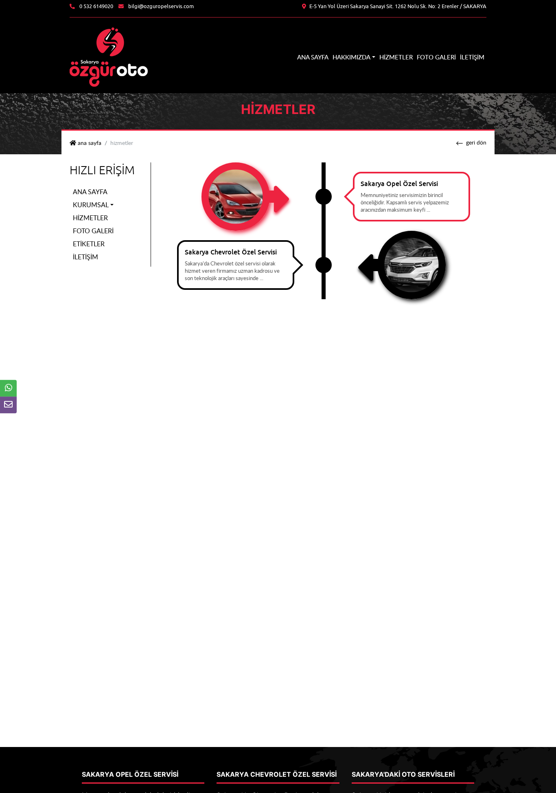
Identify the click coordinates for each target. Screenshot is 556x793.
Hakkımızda (351, 57)
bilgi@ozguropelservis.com (161, 6)
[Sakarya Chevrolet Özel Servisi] (411, 264)
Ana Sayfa (312, 57)
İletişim (472, 57)
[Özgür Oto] (109, 56)
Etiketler (89, 243)
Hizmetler (396, 57)
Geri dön (476, 142)
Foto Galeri (436, 57)
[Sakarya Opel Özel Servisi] (236, 196)
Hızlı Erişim (102, 170)
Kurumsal (91, 204)
